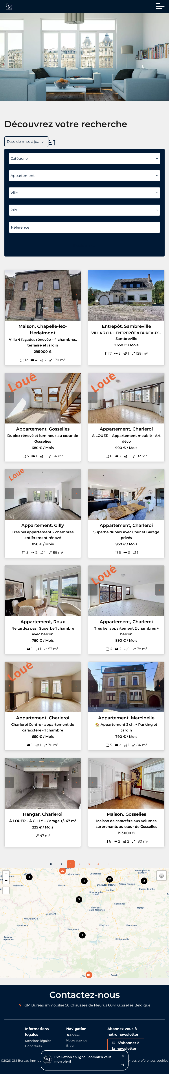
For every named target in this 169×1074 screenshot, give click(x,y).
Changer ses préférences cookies (143, 1061)
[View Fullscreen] (6, 890)
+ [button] (6, 874)
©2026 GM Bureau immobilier (24, 1061)
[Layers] (161, 875)
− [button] (6, 880)
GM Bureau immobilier (44, 1005)
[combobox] (84, 158)
